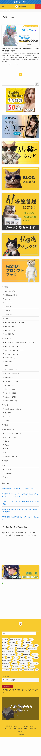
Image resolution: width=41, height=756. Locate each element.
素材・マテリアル (10, 389)
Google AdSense (21, 648)
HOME (8, 726)
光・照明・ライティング (12, 373)
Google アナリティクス (8, 651)
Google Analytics (32, 648)
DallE (6, 318)
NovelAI (7, 311)
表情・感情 (8, 362)
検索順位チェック (28, 669)
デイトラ (32, 666)
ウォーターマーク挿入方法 (13, 433)
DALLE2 (25, 645)
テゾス (26, 666)
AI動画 (6, 425)
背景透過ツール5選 (10, 437)
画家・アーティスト (11, 369)
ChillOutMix (12, 642)
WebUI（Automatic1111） (26, 660)
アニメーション (34, 663)
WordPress (14, 663)
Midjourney (8, 303)
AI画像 (6, 287)
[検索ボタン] (38, 6)
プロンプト (8, 299)
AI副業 (6, 461)
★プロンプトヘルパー (11, 358)
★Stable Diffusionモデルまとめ (14, 322)
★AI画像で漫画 (9, 326)
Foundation (8, 473)
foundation (11, 648)
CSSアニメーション (15, 645)
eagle (30, 645)
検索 (37, 84)
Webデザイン (9, 377)
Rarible (36, 657)
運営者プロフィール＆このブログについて (23, 726)
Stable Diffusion (9, 307)
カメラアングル (9, 385)
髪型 (6, 366)
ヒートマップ (5, 669)
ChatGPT (8, 413)
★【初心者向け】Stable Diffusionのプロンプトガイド (21, 342)
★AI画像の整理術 (10, 291)
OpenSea (8, 469)
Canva (7, 441)
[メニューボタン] (3, 6)
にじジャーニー (24, 663)
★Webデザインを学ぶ (11, 457)
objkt (6, 477)
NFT (5, 465)
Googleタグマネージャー (8, 654)
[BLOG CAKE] (20, 6)
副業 (21, 669)
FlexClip (4, 648)
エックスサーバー (17, 666)
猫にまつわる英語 (10, 397)
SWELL (15, 660)
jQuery (19, 654)
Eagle (6, 449)
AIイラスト (5, 639)
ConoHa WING (27, 642)
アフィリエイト (6, 666)
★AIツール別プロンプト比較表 (14, 350)
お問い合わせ (20, 731)
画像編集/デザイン (10, 429)
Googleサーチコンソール (23, 651)
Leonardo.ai (8, 314)
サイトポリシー (18, 728)
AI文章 (6, 405)
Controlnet (5, 645)
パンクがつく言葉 (10, 393)
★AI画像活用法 (9, 334)
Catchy (7, 421)
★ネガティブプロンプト (12, 354)
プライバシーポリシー (30, 728)
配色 (6, 453)
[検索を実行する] (37, 633)
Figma (7, 445)
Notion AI (7, 417)
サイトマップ (8, 728)
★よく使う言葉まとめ (11, 346)
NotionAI (16, 657)
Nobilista (9, 657)
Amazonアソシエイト (15, 639)
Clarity (19, 642)
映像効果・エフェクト (11, 381)
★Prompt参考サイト (11, 401)
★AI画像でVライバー (11, 330)
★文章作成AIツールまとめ (13, 409)
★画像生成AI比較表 (11, 295)
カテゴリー (5, 676)
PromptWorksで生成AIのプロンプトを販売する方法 (18, 488)
